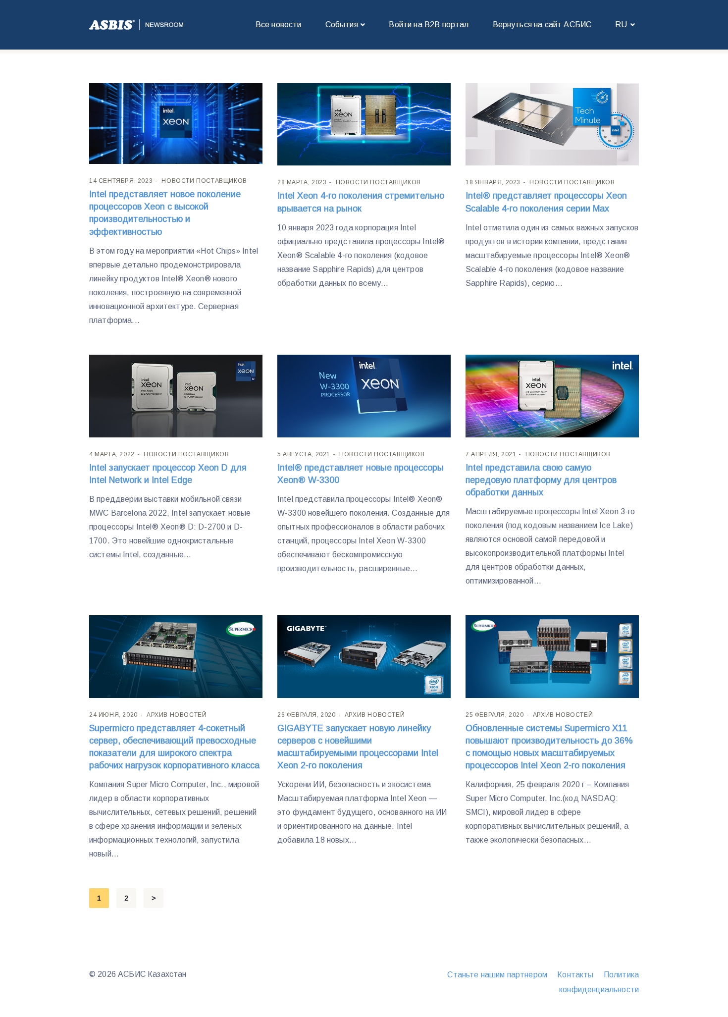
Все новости (279, 24)
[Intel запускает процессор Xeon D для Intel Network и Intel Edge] (175, 395)
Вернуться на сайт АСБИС (542, 24)
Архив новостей (177, 714)
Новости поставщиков (204, 180)
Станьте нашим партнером (497, 974)
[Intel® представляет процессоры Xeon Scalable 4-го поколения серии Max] (552, 123)
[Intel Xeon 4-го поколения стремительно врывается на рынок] (364, 123)
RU (621, 24)
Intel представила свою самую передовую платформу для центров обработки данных (541, 480)
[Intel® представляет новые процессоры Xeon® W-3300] (364, 395)
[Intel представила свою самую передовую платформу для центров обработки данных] (552, 395)
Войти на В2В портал (428, 24)
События (341, 24)
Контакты (575, 974)
